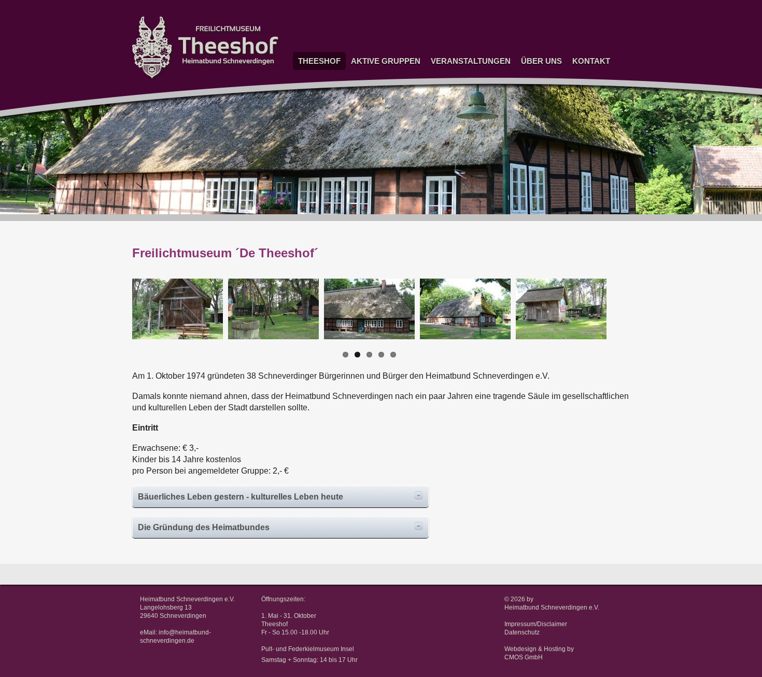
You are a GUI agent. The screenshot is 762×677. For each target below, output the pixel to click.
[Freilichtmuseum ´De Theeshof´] (177, 309)
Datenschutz (522, 632)
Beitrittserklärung (544, 87)
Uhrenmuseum (370, 75)
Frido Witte (312, 106)
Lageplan (583, 100)
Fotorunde (364, 106)
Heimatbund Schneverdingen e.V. (551, 607)
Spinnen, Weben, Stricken (374, 91)
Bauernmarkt (448, 125)
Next (623, 319)
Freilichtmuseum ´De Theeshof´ (321, 78)
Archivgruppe (368, 168)
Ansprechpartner (594, 87)
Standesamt (314, 94)
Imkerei (360, 193)
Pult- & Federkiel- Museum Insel (317, 144)
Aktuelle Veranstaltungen (466, 75)
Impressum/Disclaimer (535, 624)
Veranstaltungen (471, 61)
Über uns (541, 61)
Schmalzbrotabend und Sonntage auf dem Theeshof (463, 106)
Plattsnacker (368, 180)
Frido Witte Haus (312, 122)
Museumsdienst (373, 131)
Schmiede (364, 205)
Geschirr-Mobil (370, 143)
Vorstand (583, 75)
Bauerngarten (369, 156)
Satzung (531, 75)
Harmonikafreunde (376, 229)
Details (418, 496)
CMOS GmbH (523, 657)
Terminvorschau (452, 87)
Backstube (365, 218)
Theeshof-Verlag (543, 100)
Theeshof (319, 61)
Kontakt (591, 61)
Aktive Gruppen (385, 61)
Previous (116, 319)
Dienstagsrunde (372, 118)
